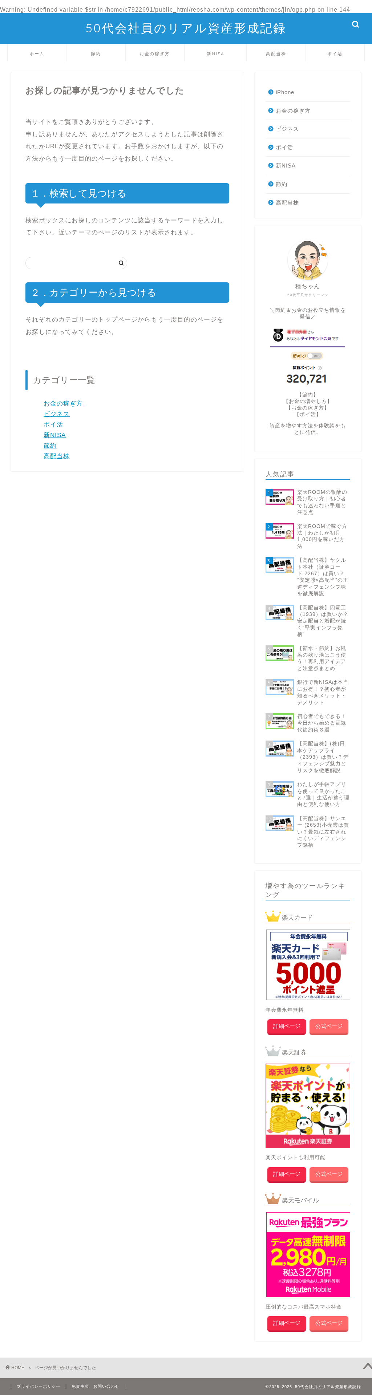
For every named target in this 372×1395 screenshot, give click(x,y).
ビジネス (57, 414)
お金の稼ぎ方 (155, 53)
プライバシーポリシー (38, 1386)
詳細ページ (286, 1026)
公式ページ (329, 1026)
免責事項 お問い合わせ (96, 1386)
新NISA (216, 53)
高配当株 (276, 53)
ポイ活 (335, 53)
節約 (96, 53)
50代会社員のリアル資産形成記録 (186, 27)
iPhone (285, 92)
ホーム (37, 53)
